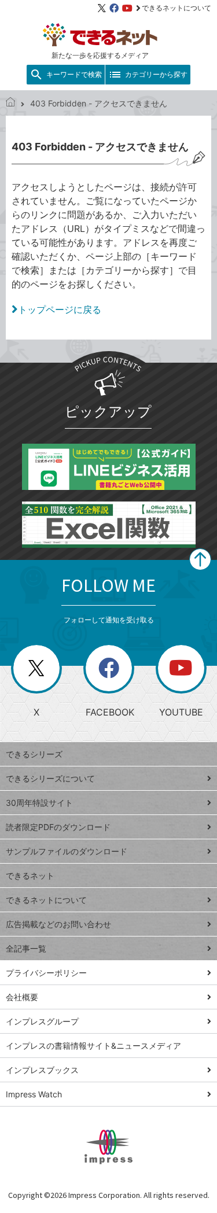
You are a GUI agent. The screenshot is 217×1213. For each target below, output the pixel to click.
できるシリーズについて (50, 778)
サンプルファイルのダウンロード (66, 851)
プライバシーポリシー (46, 973)
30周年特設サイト (39, 803)
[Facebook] (114, 8)
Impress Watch (34, 1094)
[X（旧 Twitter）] (102, 8)
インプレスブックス (42, 1070)
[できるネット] (10, 103)
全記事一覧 (26, 948)
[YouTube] (127, 8)
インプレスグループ (42, 1021)
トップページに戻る (59, 309)
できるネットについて (176, 7)
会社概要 (22, 997)
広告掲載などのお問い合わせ (58, 924)
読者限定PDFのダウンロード (58, 827)
